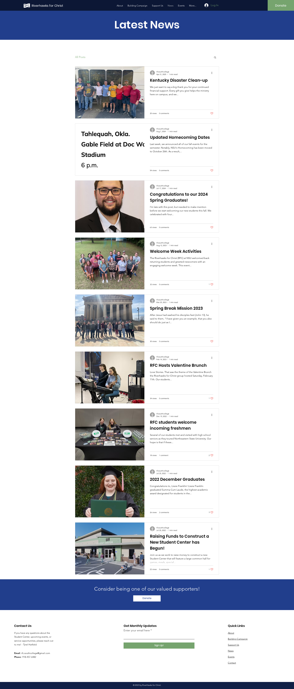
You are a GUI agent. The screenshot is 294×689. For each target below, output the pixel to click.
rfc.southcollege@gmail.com (35, 653)
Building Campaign (238, 638)
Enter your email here (137, 630)
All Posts (80, 57)
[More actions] (213, 73)
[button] (215, 57)
